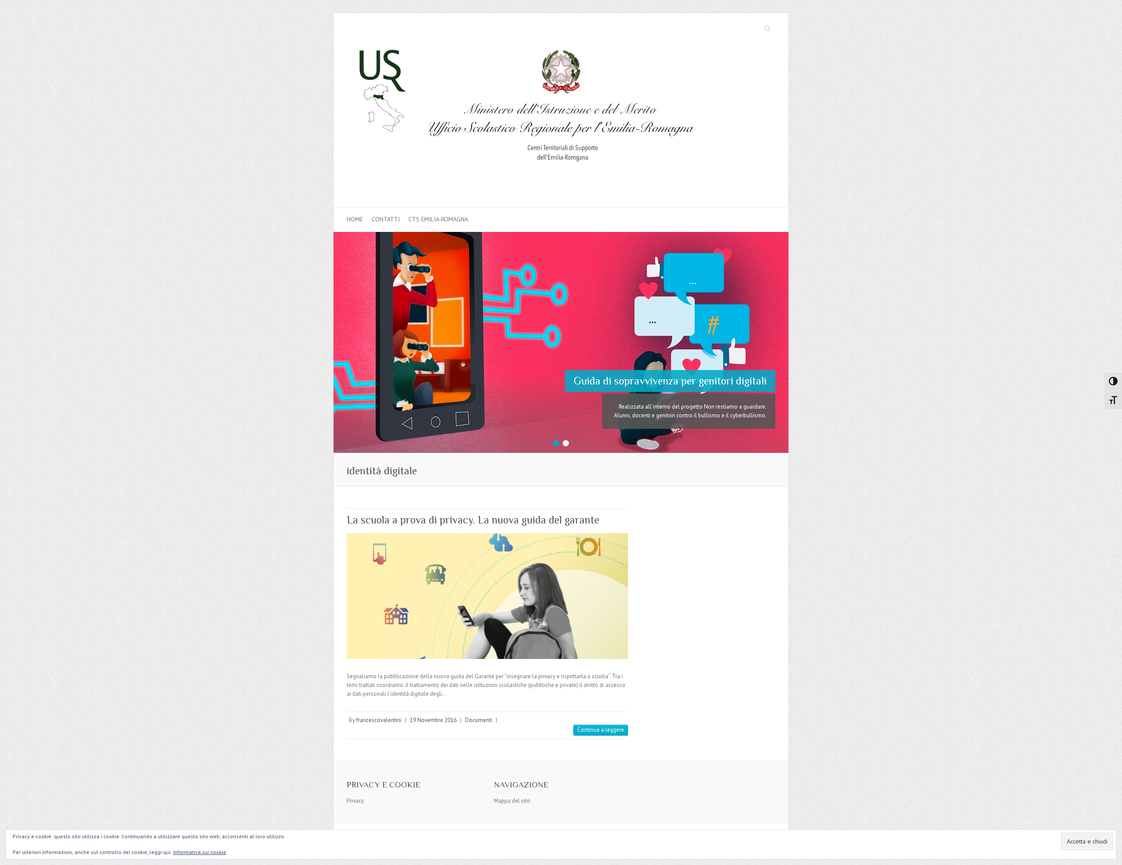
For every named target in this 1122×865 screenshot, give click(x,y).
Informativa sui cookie (199, 852)
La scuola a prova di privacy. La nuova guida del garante (473, 500)
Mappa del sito (512, 781)
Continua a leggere (600, 710)
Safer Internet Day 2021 (713, 370)
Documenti (478, 701)
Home (355, 219)
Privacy (355, 781)
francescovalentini (378, 701)
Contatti (386, 219)
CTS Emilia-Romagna (438, 219)
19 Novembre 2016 (433, 701)
